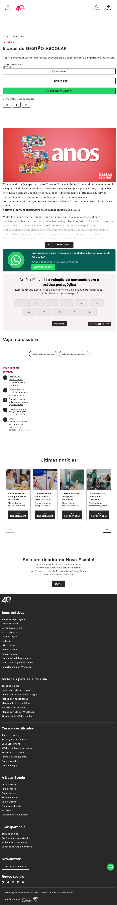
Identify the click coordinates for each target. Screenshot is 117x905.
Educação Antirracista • (15, 739)
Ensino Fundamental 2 (14, 752)
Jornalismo (18, 36)
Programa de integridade (15, 838)
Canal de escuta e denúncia (17, 846)
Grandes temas (10, 623)
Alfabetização (9, 636)
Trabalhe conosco (11, 797)
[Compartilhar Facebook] (17, 105)
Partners (6, 810)
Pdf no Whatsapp (61, 91)
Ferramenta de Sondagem (16, 690)
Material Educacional (13, 707)
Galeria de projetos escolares (18, 662)
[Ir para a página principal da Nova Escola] (20, 8)
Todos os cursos (10, 735)
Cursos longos (9, 765)
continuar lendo (59, 244)
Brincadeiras (8, 645)
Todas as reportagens (13, 619)
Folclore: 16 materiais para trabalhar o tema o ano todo (16, 381)
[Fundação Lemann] (30, 899)
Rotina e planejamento (14, 756)
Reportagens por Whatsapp (17, 667)
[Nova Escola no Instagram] (13, 882)
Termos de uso (10, 833)
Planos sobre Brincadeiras (16, 703)
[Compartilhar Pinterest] (26, 105)
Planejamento (9, 649)
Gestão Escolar (10, 654)
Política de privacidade (14, 842)
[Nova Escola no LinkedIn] (18, 882)
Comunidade (9, 784)
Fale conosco (9, 788)
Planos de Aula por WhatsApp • (19, 712)
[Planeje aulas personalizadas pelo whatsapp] (110, 867)
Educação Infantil (11, 632)
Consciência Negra (12, 628)
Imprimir (61, 71)
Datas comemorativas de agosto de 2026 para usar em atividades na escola (17, 424)
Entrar (108, 9)
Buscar (96, 9)
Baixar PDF (61, 81)
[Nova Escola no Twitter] (8, 882)
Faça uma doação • (12, 806)
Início (5, 36)
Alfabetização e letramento (17, 748)
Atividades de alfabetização (17, 716)
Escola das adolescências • (16, 658)
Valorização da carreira (43, 354)
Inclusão (6, 641)
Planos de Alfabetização (15, 698)
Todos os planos (10, 685)
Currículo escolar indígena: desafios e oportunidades (16, 402)
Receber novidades (15, 866)
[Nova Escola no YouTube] (23, 882)
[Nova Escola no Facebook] (3, 882)
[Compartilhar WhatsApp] (7, 105)
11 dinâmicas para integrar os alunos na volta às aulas (15, 412)
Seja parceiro (9, 801)
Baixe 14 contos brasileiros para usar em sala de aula (16, 392)
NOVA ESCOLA (14, 64)
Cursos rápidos (10, 761)
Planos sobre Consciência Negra (19, 694)
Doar (58, 583)
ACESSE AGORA (43, 267)
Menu (8, 9)
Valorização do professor (74, 354)
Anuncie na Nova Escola (15, 814)
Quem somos (9, 793)
